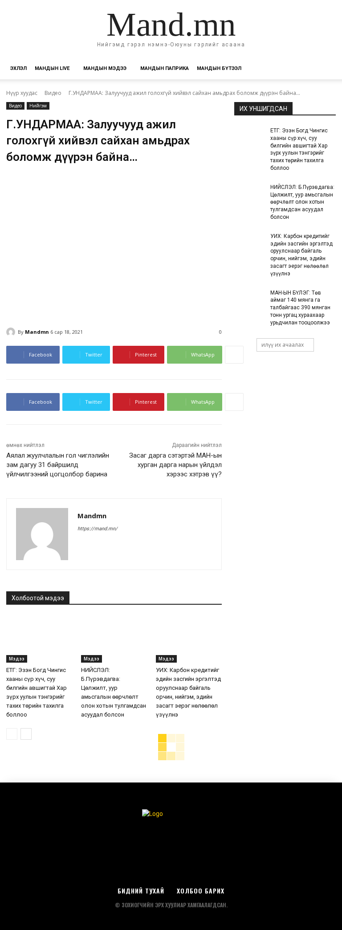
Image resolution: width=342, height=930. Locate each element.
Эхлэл (18, 68)
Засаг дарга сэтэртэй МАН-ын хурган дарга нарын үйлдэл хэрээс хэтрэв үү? (175, 464)
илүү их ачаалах (282, 344)
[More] (234, 355)
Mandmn (37, 331)
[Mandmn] (12, 332)
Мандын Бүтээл (219, 68)
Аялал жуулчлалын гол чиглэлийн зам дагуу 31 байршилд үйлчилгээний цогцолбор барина (57, 464)
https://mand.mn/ (97, 529)
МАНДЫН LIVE (52, 68)
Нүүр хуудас (21, 93)
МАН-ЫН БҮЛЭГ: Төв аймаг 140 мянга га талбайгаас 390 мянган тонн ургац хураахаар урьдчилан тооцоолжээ (300, 308)
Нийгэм (38, 105)
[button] (325, 69)
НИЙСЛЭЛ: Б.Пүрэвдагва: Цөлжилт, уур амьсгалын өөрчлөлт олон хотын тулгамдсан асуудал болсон (302, 202)
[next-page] (26, 734)
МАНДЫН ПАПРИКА (164, 68)
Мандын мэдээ (104, 68)
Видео (53, 93)
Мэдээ (16, 659)
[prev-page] (11, 734)
